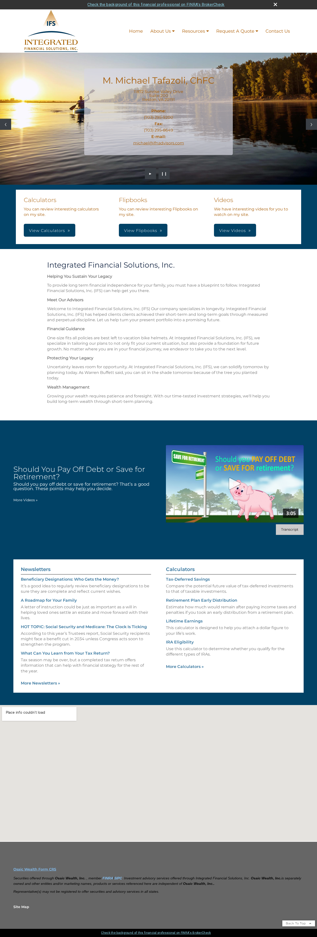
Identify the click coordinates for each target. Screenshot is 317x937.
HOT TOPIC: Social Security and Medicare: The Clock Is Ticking (84, 626)
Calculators (180, 569)
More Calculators (185, 666)
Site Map (21, 907)
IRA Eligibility (180, 642)
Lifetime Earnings (184, 621)
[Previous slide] (5, 124)
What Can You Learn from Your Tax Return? (65, 653)
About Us (160, 31)
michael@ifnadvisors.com (158, 143)
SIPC (118, 878)
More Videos (25, 500)
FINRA (108, 878)
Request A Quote (235, 31)
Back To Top (296, 923)
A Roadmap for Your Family (49, 600)
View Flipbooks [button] (140, 230)
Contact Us (277, 31)
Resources (193, 31)
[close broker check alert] (275, 4)
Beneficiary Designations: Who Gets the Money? (70, 579)
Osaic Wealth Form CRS (34, 869)
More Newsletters (40, 683)
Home (136, 31)
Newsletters (36, 569)
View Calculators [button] (47, 230)
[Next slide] (311, 124)
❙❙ (164, 173)
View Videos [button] (232, 230)
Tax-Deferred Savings (188, 579)
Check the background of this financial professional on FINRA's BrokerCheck (155, 4)
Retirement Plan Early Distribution (201, 600)
